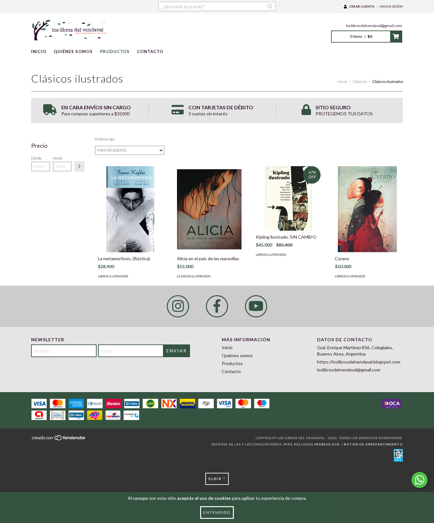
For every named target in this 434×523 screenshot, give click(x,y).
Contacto (150, 51)
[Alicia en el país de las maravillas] (209, 209)
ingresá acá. (327, 444)
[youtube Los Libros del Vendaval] (256, 306)
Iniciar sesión (391, 6)
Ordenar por (105, 139)
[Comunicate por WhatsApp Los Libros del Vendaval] (419, 480)
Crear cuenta (361, 6)
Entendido (217, 512)
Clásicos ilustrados (193, 276)
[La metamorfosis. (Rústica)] (130, 209)
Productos (115, 51)
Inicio (38, 51)
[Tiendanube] (59, 440)
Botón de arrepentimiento (373, 444)
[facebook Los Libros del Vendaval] (217, 306)
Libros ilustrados (113, 276)
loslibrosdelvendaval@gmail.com (374, 25)
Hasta (57, 158)
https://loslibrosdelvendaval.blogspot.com (358, 361)
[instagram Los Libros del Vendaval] (178, 306)
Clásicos (359, 81)
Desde (36, 158)
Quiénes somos (73, 51)
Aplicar (79, 166)
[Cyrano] (367, 209)
